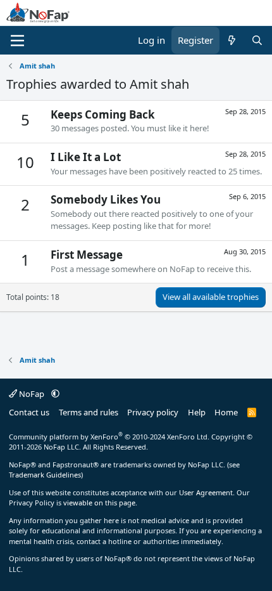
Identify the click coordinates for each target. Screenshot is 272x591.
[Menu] (17, 41)
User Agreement (206, 492)
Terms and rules (88, 412)
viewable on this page (99, 502)
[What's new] (231, 40)
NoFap (31, 393)
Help (197, 412)
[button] (55, 394)
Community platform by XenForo (109, 436)
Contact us (29, 412)
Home (226, 412)
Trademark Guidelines (45, 474)
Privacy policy (152, 412)
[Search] (257, 40)
